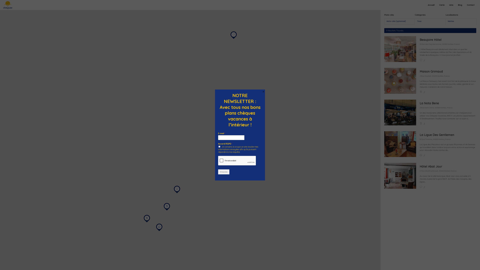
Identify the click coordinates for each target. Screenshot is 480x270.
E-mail (221, 133)
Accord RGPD (225, 143)
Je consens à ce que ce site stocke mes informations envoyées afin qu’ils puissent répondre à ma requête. (238, 149)
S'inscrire (223, 172)
